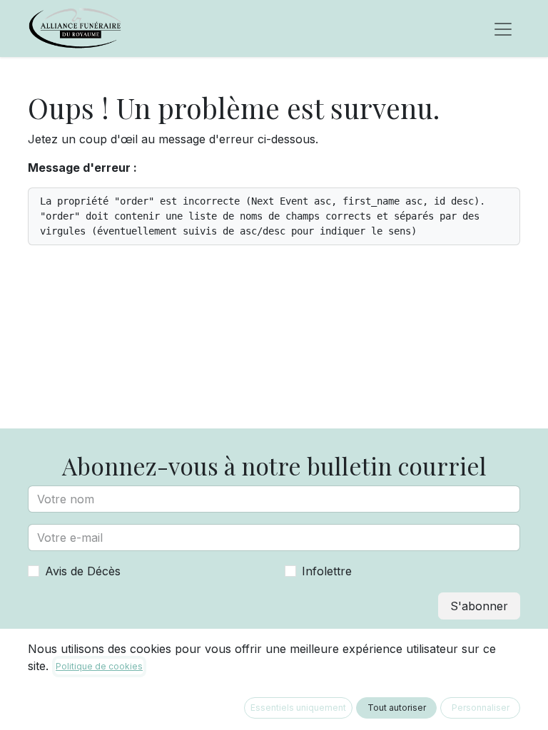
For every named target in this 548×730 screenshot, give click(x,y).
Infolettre (327, 571)
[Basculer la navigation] (503, 28)
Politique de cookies (99, 666)
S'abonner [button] (479, 606)
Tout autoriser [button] (396, 707)
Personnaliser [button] (480, 707)
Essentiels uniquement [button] (298, 707)
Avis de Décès (83, 571)
